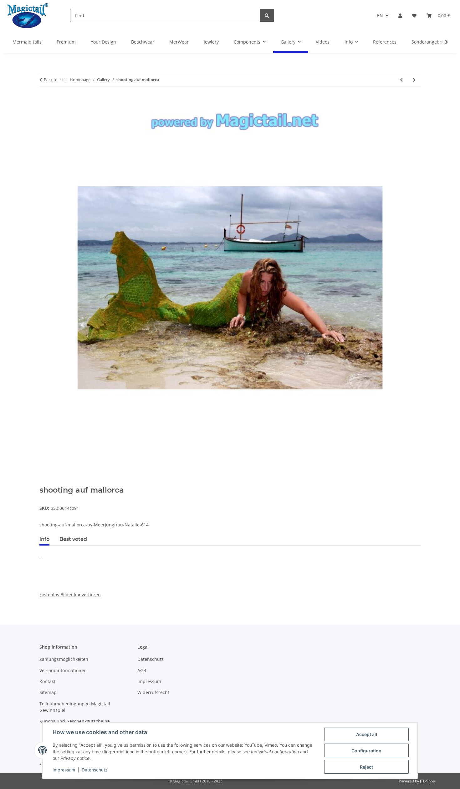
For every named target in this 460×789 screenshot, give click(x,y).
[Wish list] (414, 15)
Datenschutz (95, 769)
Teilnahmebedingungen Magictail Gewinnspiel (74, 707)
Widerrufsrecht (153, 692)
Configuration (366, 750)
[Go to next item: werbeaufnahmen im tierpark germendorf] (414, 79)
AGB (141, 670)
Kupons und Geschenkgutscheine (74, 721)
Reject (366, 767)
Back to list (54, 79)
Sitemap (48, 692)
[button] (400, 15)
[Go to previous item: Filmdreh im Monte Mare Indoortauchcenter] (401, 79)
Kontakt (47, 681)
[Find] (267, 15)
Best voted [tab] (73, 539)
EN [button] (380, 15)
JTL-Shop (427, 781)
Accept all (366, 734)
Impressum (64, 769)
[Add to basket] (44, 482)
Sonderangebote (428, 42)
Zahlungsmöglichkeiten (63, 659)
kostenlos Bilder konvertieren (70, 595)
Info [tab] (44, 539)
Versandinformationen (63, 670)
